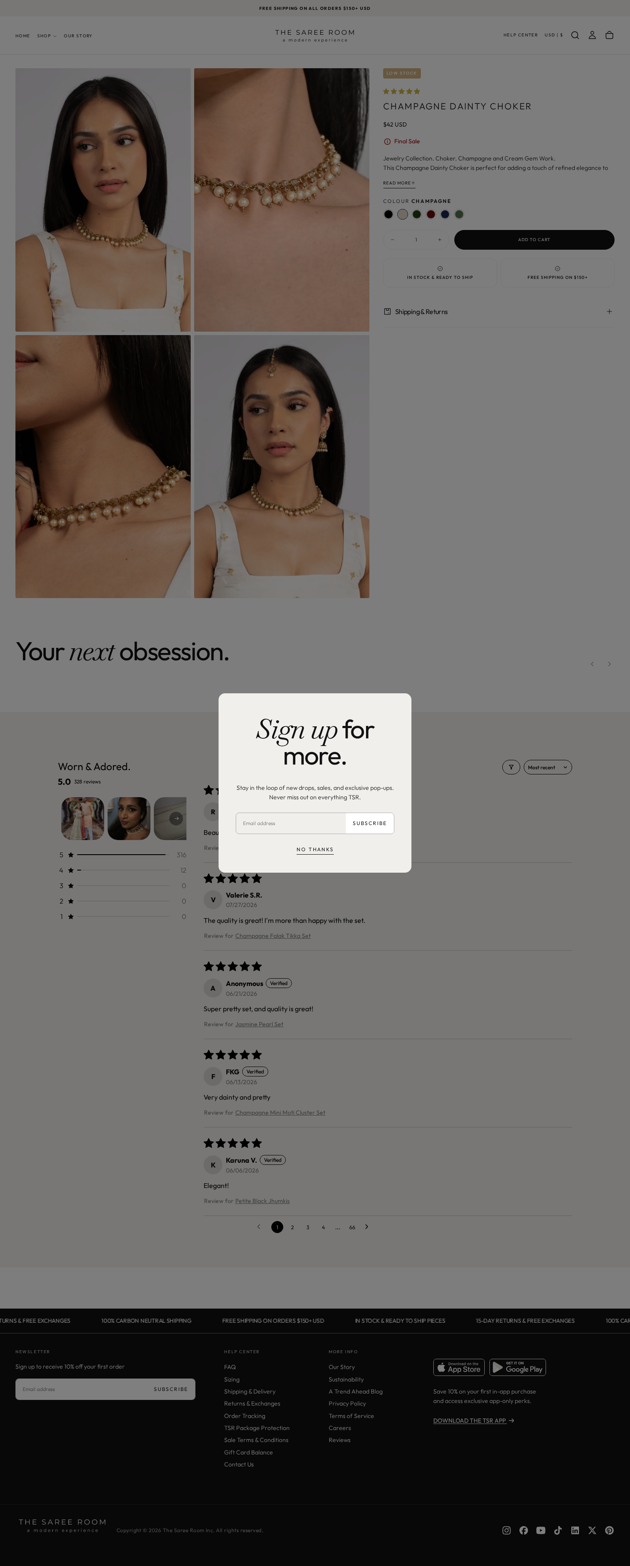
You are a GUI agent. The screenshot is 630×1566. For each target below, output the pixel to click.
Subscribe (370, 823)
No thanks (315, 849)
